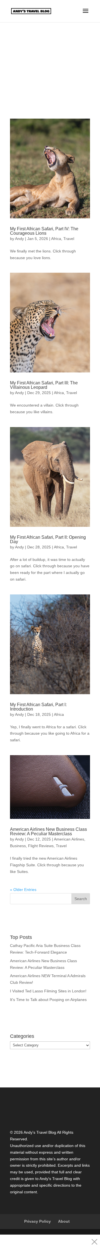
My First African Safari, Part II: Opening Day (48, 539)
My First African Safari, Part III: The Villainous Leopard (44, 385)
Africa (56, 238)
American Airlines (69, 839)
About (64, 1221)
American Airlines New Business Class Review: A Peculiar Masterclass (48, 831)
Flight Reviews (41, 846)
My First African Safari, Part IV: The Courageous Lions (44, 231)
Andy (19, 238)
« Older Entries (23, 889)
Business (18, 846)
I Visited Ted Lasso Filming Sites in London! (48, 991)
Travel (68, 238)
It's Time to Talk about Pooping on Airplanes (48, 999)
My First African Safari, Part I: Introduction (38, 706)
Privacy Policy (37, 1221)
